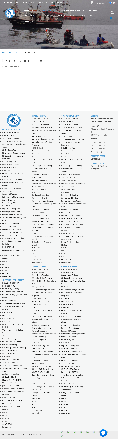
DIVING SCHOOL (14, 52)
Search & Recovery (9, 200)
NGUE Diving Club (9, 162)
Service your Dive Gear (11, 212)
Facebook (95, 166)
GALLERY (5, 267)
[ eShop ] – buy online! (11, 223)
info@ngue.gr (57, 2)
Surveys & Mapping (9, 194)
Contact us (95, 159)
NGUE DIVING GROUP (10, 132)
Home (4, 52)
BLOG (4, 265)
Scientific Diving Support (11, 191)
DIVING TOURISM (8, 247)
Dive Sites (6, 170)
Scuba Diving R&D (9, 203)
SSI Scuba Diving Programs (12, 141)
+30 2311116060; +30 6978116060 (35, 2)
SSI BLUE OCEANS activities (12, 232)
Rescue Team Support (10, 165)
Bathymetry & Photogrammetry (14, 197)
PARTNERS (6, 262)
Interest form (7, 276)
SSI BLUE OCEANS (9, 226)
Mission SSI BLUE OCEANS (12, 229)
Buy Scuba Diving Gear (11, 209)
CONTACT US (7, 273)
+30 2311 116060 (98, 145)
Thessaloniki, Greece (12, 2)
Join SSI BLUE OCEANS (10, 235)
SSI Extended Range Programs (13, 153)
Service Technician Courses (12, 215)
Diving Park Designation (11, 188)
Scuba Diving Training (10, 138)
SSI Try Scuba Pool (9, 150)
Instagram (95, 169)
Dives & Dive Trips (9, 168)
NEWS (4, 270)
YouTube (103, 166)
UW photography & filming (12, 179)
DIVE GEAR (6, 206)
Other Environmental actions (13, 238)
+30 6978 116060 (98, 142)
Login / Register (101, 3)
